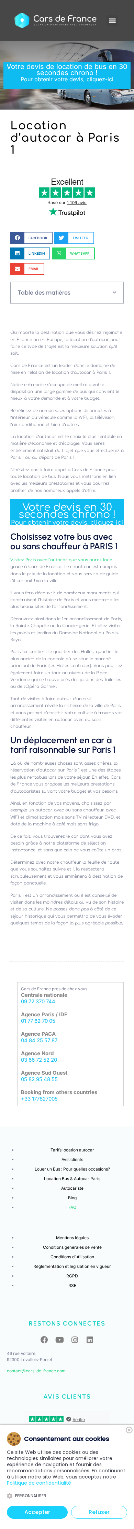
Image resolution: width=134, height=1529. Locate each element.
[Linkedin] (89, 1340)
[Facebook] (44, 1340)
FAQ (72, 1207)
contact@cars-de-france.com (36, 1370)
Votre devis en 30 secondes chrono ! (67, 514)
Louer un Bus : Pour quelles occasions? (72, 1169)
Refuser (99, 1512)
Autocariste (72, 1188)
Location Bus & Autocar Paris (72, 1178)
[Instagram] (74, 1340)
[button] (112, 20)
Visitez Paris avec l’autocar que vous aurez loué (61, 559)
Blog (72, 1197)
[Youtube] (59, 1340)
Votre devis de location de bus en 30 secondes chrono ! (67, 72)
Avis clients (72, 1159)
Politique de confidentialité (39, 1483)
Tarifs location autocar (72, 1149)
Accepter (37, 1512)
